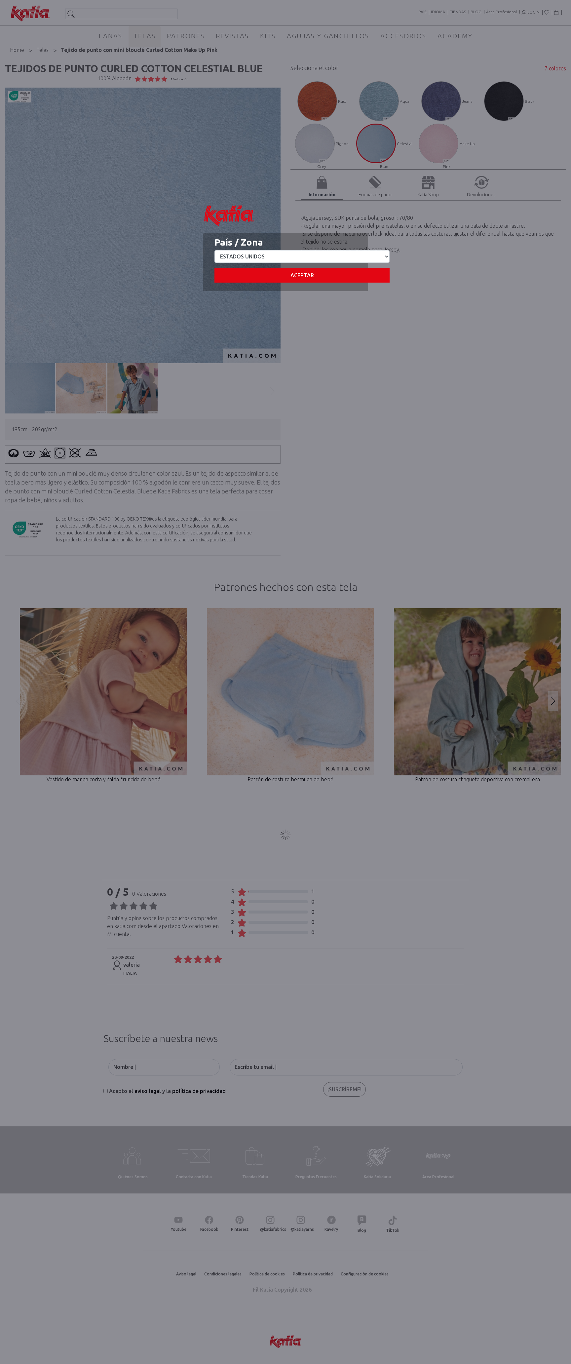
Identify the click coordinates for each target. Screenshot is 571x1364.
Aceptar (302, 275)
